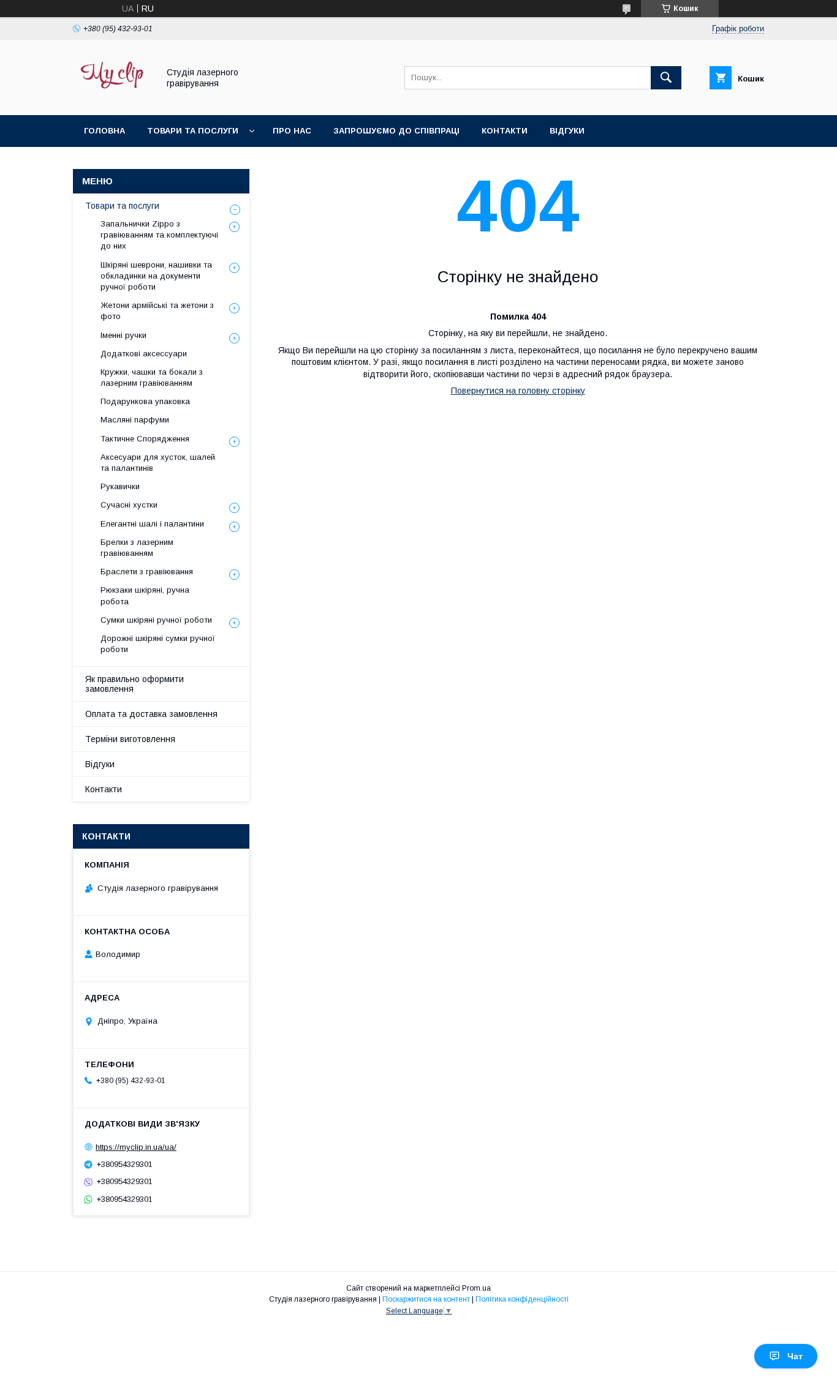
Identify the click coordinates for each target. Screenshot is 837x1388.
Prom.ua (476, 1288)
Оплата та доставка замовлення (151, 714)
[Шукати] (666, 77)
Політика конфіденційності (522, 1299)
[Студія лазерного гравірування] (112, 99)
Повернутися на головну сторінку (518, 391)
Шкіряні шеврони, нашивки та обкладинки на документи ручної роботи (156, 275)
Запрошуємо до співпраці (396, 130)
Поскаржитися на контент (426, 1299)
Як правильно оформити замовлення (134, 684)
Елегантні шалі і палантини (152, 523)
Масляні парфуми (134, 419)
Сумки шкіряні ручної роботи (156, 620)
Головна (104, 130)
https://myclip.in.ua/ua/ (136, 1147)
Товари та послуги (192, 130)
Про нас (292, 130)
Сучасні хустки (128, 504)
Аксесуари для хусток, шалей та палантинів (157, 462)
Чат (795, 1356)
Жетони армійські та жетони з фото (157, 311)
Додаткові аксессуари (143, 353)
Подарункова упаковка (145, 401)
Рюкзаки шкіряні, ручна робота (144, 595)
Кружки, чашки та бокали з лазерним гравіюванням (151, 377)
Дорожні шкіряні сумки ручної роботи (157, 644)
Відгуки (567, 130)
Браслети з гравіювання (146, 571)
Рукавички (120, 486)
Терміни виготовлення (130, 739)
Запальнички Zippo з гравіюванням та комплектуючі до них (159, 234)
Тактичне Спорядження (144, 438)
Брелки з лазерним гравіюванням (136, 548)
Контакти (505, 130)
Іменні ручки (123, 335)
